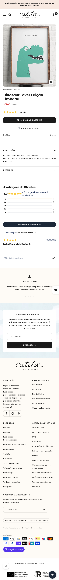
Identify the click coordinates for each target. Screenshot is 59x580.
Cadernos (7, 458)
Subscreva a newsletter (42, 451)
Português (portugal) (38, 520)
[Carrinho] (54, 14)
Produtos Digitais (10, 477)
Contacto (36, 441)
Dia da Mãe (37, 384)
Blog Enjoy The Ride (40, 432)
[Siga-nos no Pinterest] (19, 413)
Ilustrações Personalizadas (10, 438)
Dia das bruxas (38, 403)
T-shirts (6, 454)
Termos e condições (41, 482)
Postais (6, 432)
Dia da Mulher (38, 394)
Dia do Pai (36, 389)
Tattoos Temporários (12, 468)
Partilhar (7, 135)
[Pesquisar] (10, 15)
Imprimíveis (8, 449)
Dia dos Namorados (41, 398)
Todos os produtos (11, 482)
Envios (53, 135)
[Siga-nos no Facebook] (6, 413)
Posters (6, 427)
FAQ (34, 437)
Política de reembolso (42, 472)
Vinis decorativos (11, 463)
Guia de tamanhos (40, 460)
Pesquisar (7, 486)
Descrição (9, 150)
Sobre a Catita (38, 427)
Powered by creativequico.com (29, 563)
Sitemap (36, 486)
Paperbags (8, 472)
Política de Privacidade (42, 477)
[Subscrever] (44, 509)
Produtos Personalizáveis (14, 444)
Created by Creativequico (32, 528)
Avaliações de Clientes (42, 446)
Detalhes (8, 170)
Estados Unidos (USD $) (14, 520)
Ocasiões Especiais (41, 408)
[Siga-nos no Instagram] (12, 413)
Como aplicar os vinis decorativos (41, 466)
